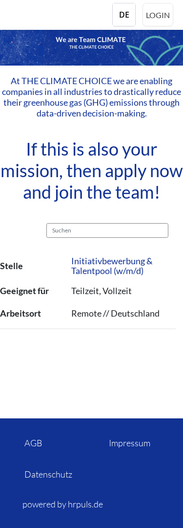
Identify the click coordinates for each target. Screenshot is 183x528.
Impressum (129, 442)
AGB (33, 442)
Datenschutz (48, 474)
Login (158, 15)
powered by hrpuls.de (62, 504)
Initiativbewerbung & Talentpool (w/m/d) (112, 265)
